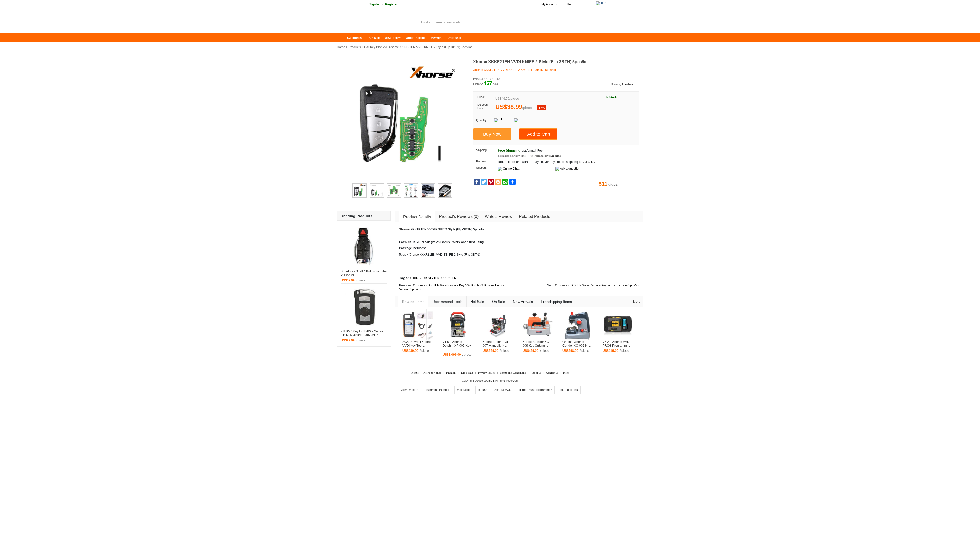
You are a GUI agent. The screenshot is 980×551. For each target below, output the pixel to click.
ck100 (482, 390)
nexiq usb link (568, 390)
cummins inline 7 (437, 390)
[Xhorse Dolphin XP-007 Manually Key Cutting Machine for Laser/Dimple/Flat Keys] (498, 324)
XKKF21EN (448, 278)
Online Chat (511, 168)
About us (536, 372)
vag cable (464, 390)
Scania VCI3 (503, 390)
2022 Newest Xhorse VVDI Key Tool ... (417, 343)
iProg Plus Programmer (535, 390)
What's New (393, 37)
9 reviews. (628, 84)
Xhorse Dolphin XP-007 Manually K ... (496, 343)
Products (355, 47)
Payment (437, 37)
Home (343, 38)
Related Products (534, 216)
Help (570, 4)
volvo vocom (409, 390)
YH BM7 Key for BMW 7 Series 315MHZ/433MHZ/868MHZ (362, 333)
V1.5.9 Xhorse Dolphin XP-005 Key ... (457, 345)
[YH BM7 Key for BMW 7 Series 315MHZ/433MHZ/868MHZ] (364, 306)
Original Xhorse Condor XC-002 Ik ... (576, 343)
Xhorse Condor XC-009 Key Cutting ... (536, 343)
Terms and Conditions (513, 372)
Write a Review (498, 216)
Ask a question (570, 168)
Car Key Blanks (375, 47)
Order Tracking (416, 37)
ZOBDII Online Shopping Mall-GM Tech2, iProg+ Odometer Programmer (378, 23)
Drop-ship (454, 37)
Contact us (552, 372)
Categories (354, 37)
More (636, 301)
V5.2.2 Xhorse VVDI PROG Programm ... (616, 343)
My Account (549, 4)
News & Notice (432, 372)
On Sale (374, 37)
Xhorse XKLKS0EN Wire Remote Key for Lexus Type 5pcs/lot (597, 285)
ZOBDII (489, 380)
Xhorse (404, 229)
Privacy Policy (486, 372)
